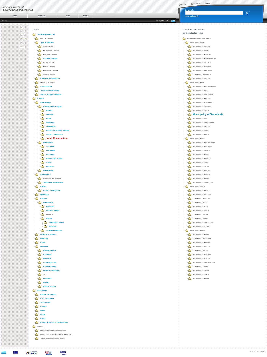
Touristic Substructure (49, 90)
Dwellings (50, 122)
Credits (263, 351)
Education (47, 278)
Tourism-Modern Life (46, 34)
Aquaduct (50, 166)
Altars (48, 118)
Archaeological (49, 250)
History (43, 186)
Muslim (49, 218)
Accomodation (46, 86)
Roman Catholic (52, 210)
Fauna (42, 318)
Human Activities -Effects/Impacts (54, 322)
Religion (43, 198)
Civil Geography (47, 298)
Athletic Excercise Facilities (57, 130)
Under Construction (54, 134)
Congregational (49, 262)
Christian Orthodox (54, 230)
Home (4, 21)
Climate (43, 306)
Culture (40, 98)
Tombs (49, 162)
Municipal (47, 258)
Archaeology (45, 102)
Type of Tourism (47, 42)
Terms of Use (254, 351)
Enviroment (42, 290)
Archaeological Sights (52, 106)
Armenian (50, 206)
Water (42, 310)
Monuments (48, 142)
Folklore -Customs (48, 234)
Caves (42, 242)
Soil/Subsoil (45, 302)
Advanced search (191, 16)
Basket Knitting (49, 266)
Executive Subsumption (50, 78)
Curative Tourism (50, 58)
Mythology (44, 194)
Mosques (52, 226)
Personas (44, 238)
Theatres (49, 114)
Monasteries (48, 170)
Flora (42, 314)
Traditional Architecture (53, 182)
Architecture (45, 174)
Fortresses (50, 150)
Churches (50, 146)
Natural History (49, 286)
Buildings (50, 154)
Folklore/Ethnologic (51, 270)
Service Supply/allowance (50, 94)
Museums (44, 246)
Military (46, 282)
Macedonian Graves (54, 158)
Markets (49, 110)
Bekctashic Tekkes (56, 222)
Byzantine (47, 254)
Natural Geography (48, 294)
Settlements (51, 126)
